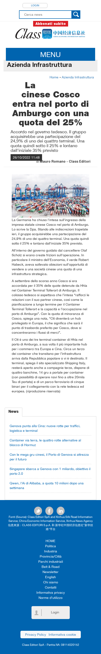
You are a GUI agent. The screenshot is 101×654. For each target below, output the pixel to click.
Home (54, 77)
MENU (50, 54)
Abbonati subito (50, 24)
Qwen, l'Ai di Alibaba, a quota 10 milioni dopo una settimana (47, 485)
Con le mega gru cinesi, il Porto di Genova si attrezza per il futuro (49, 457)
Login (35, 5)
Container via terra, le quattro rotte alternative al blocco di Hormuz (45, 442)
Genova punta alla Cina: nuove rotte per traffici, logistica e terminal (45, 428)
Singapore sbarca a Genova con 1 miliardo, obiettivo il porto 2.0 (50, 471)
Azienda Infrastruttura (78, 77)
